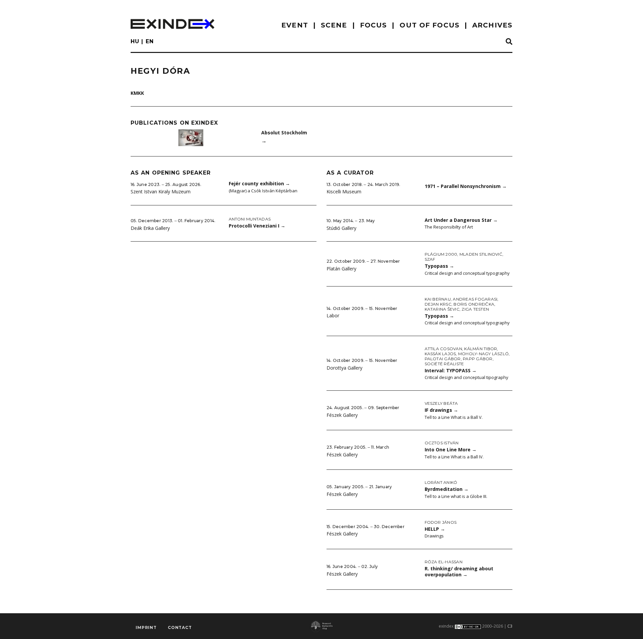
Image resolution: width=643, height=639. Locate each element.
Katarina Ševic (442, 309)
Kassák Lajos (440, 353)
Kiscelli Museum (344, 191)
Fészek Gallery (342, 415)
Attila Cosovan (443, 348)
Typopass (439, 266)
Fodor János (441, 522)
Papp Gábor (477, 358)
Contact (180, 627)
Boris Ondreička (473, 304)
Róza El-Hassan (443, 561)
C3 (509, 626)
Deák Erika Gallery (150, 228)
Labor (333, 315)
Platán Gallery (341, 268)
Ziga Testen (475, 309)
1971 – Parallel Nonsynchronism (466, 186)
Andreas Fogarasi (475, 299)
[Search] (509, 42)
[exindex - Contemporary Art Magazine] (172, 24)
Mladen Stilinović (480, 254)
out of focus (429, 25)
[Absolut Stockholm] (191, 137)
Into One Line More (451, 449)
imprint (146, 627)
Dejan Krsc (438, 304)
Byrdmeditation (447, 489)
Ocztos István (442, 442)
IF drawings (441, 410)
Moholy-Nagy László (483, 353)
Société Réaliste (444, 363)
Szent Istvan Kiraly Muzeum (161, 191)
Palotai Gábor (443, 358)
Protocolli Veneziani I (257, 225)
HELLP (435, 529)
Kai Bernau (438, 299)
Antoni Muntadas (250, 218)
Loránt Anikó (441, 482)
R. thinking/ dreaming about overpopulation (459, 571)
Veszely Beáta (441, 403)
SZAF (430, 259)
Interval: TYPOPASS (451, 370)
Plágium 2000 (441, 254)
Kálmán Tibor (480, 348)
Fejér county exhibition (259, 183)
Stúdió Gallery (341, 228)
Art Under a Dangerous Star (461, 220)
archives (492, 25)
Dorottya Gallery (344, 368)
